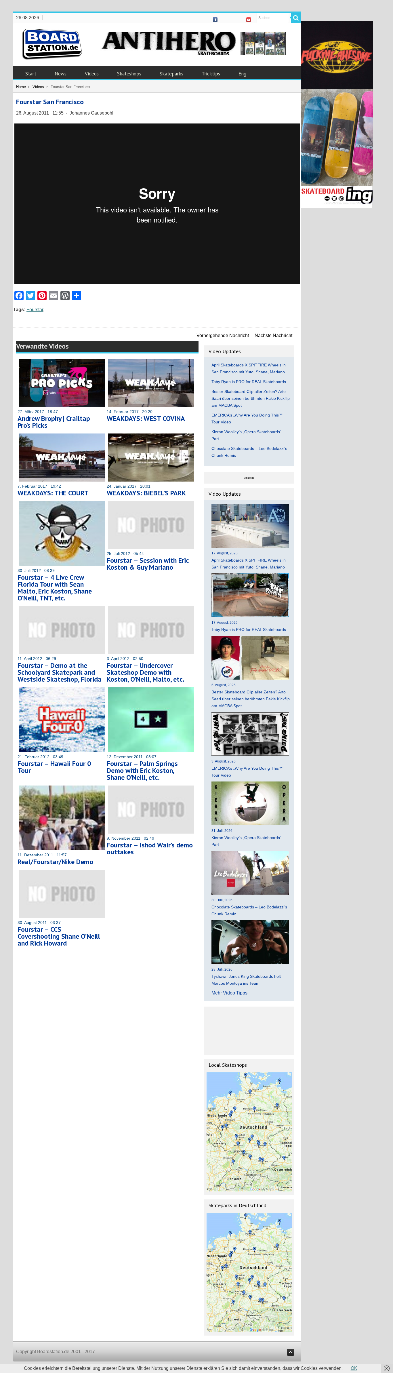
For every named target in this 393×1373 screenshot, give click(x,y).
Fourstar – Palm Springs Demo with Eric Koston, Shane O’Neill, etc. (142, 770)
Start (30, 74)
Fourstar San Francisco (50, 101)
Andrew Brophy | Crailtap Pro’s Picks (54, 422)
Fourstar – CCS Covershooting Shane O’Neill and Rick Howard (59, 936)
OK (354, 1368)
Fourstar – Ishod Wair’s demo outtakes (150, 848)
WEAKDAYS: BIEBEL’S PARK (146, 492)
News (60, 74)
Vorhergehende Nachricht (223, 335)
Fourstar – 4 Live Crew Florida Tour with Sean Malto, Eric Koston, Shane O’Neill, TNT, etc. (55, 587)
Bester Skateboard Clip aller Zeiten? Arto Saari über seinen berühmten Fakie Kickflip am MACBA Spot (250, 398)
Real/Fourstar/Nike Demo (55, 861)
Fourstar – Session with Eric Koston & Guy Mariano (148, 564)
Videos (92, 74)
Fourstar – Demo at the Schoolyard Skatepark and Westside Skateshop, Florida (60, 672)
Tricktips (211, 74)
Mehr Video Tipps (229, 992)
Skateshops (129, 74)
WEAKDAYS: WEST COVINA (146, 418)
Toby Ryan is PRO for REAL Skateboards (248, 381)
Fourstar (34, 309)
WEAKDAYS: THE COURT (53, 492)
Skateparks (171, 74)
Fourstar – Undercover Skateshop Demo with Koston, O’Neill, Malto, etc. (145, 672)
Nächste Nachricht (273, 335)
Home (21, 87)
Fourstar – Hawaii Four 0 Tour (54, 767)
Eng (242, 74)
